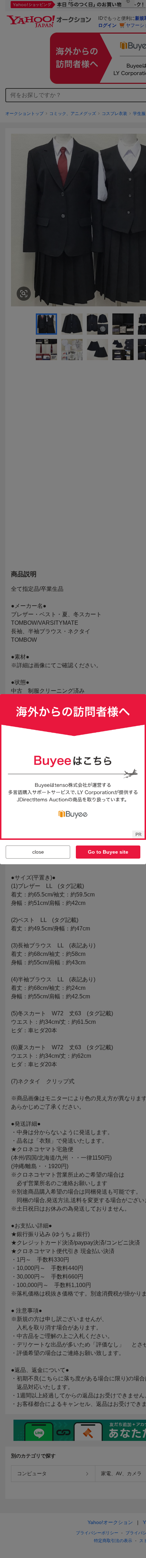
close (38, 852)
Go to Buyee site (108, 852)
